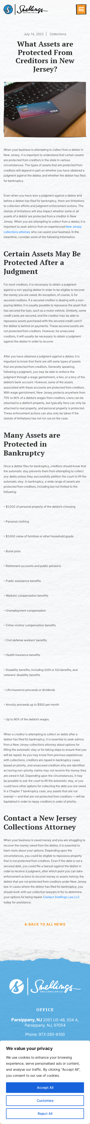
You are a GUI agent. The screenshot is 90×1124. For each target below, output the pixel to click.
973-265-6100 (52, 1034)
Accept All (45, 1087)
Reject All (45, 1113)
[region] (45, 1082)
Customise (45, 1100)
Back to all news (47, 924)
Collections (58, 34)
